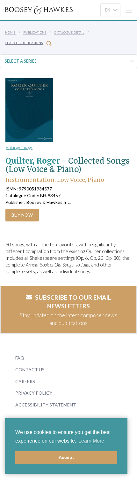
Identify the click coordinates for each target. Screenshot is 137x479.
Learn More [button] (91, 441)
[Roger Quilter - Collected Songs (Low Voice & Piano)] (62, 110)
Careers (25, 381)
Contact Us (30, 369)
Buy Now (22, 215)
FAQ (19, 357)
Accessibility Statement (45, 404)
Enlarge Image (19, 147)
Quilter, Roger (32, 161)
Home (10, 32)
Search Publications (24, 43)
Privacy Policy (33, 393)
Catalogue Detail (69, 32)
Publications (35, 32)
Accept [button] (66, 457)
